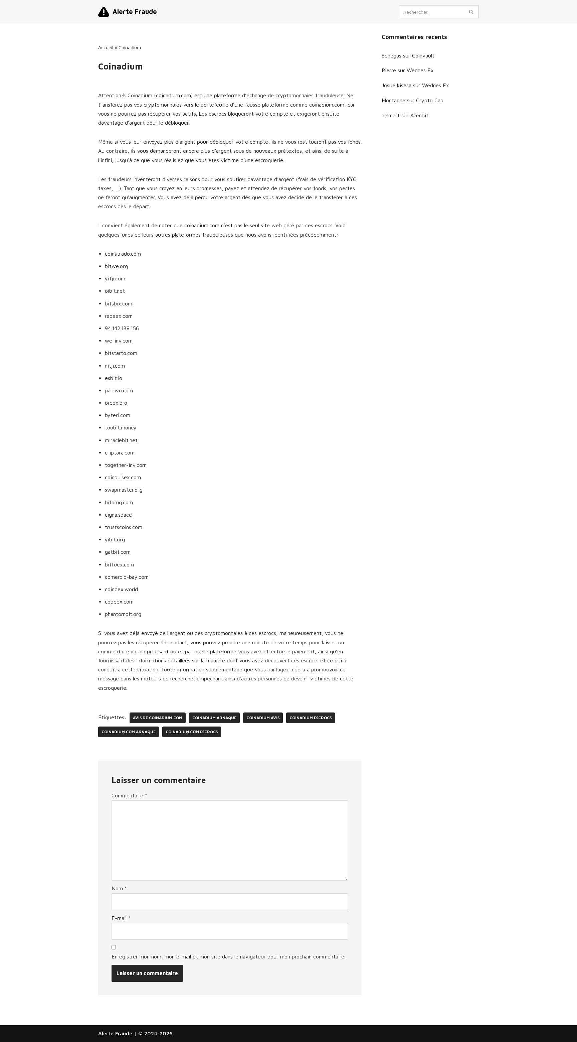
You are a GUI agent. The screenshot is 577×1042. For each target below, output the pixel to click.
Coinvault (423, 55)
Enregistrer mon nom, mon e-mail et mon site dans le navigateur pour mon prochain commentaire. (228, 956)
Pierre (389, 70)
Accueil (105, 47)
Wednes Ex (420, 70)
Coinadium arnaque (214, 717)
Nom (119, 888)
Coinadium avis (262, 717)
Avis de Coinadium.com (157, 717)
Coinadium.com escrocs (192, 731)
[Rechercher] (471, 11)
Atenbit (419, 115)
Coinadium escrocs (311, 717)
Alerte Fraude (115, 1033)
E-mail (121, 918)
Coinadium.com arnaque (129, 731)
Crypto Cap (429, 100)
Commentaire (129, 795)
